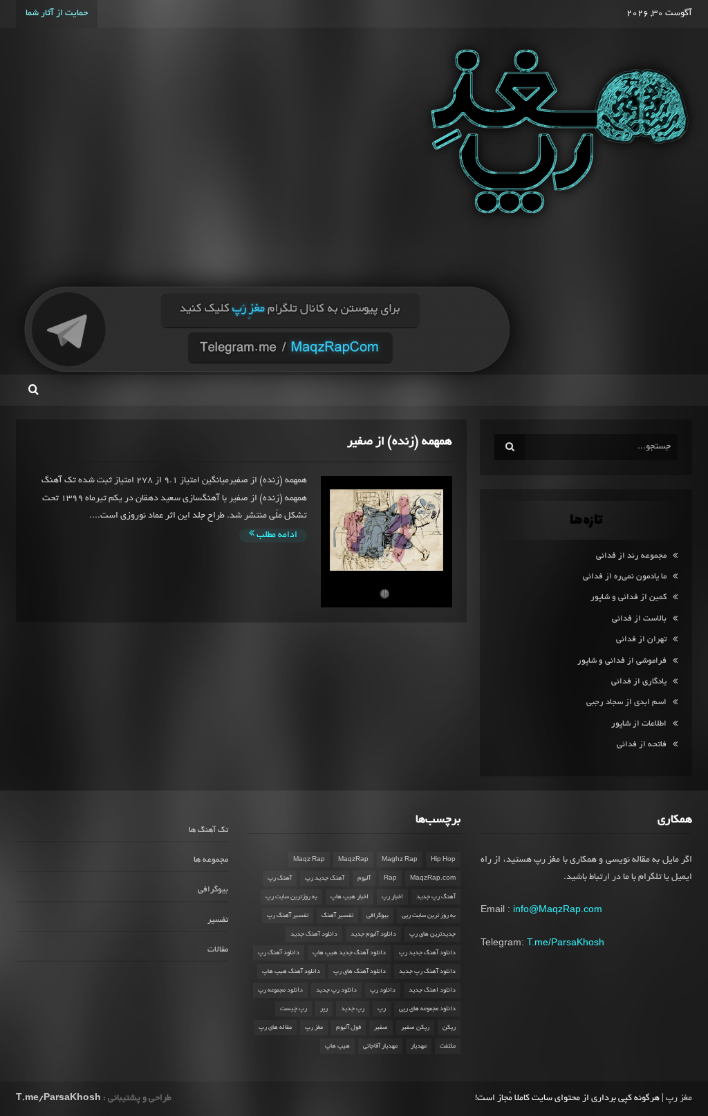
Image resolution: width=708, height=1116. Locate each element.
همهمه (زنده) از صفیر (399, 441)
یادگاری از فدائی (639, 681)
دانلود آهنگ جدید (313, 934)
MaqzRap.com (433, 878)
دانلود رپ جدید (336, 990)
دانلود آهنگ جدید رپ (427, 952)
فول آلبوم (348, 1027)
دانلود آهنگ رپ (278, 952)
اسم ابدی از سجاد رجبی (626, 702)
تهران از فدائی (641, 639)
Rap (390, 878)
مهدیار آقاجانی (380, 1046)
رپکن (449, 1027)
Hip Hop (443, 859)
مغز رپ (314, 1027)
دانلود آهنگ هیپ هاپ (291, 971)
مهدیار (419, 1046)
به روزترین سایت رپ (291, 896)
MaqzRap (353, 859)
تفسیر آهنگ (337, 915)
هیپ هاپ (337, 1046)
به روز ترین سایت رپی (429, 915)
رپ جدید (352, 1008)
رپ (382, 1008)
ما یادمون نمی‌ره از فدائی (625, 576)
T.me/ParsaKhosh (565, 941)
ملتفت (448, 1046)
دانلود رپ (382, 990)
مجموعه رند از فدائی (631, 555)
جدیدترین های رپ (432, 934)
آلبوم (364, 878)
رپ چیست (293, 1008)
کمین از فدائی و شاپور (628, 597)
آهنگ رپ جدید (436, 896)
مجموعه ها (211, 859)
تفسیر (217, 920)
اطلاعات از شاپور (639, 723)
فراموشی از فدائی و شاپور (622, 660)
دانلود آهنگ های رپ (359, 971)
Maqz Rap (309, 859)
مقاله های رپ (275, 1027)
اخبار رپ (392, 896)
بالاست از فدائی (639, 618)
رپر (324, 1008)
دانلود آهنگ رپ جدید (427, 971)
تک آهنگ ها (208, 830)
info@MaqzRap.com (557, 908)
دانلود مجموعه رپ (280, 990)
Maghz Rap (400, 859)
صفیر (381, 1027)
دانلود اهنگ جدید (432, 990)
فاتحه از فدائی (642, 744)
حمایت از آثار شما (57, 14)
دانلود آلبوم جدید (373, 934)
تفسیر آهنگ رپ (287, 915)
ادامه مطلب (275, 535)
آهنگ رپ (280, 878)
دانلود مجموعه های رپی (427, 1008)
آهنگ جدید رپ (324, 878)
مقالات (217, 949)
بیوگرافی (377, 915)
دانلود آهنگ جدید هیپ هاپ (349, 952)
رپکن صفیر (415, 1027)
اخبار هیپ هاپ (349, 896)
